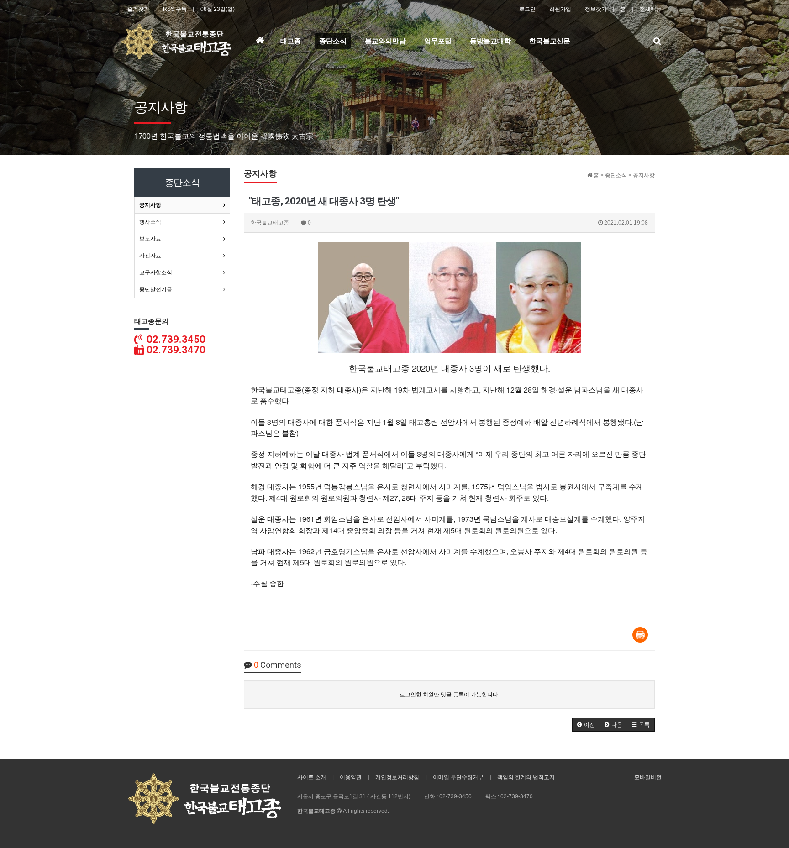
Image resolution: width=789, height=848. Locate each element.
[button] (586, 725)
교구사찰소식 (155, 272)
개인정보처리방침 (397, 777)
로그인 (527, 9)
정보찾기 (596, 9)
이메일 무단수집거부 (458, 777)
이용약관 (351, 777)
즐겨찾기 (138, 9)
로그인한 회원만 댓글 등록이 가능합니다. (450, 694)
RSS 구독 (175, 9)
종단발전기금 (155, 289)
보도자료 (150, 239)
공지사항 (150, 205)
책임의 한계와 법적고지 (526, 777)
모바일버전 (648, 777)
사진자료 (150, 255)
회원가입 (560, 9)
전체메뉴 (651, 9)
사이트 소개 (311, 777)
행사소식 (150, 222)
